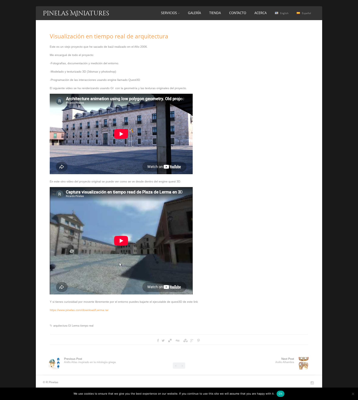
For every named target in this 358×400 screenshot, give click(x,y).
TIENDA (215, 13)
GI (69, 325)
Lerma (75, 325)
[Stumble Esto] (184, 341)
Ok (280, 393)
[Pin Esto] (198, 341)
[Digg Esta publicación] (177, 341)
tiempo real (86, 325)
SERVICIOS (169, 13)
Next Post (284, 360)
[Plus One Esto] (191, 341)
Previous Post (90, 360)
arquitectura (60, 325)
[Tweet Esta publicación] (163, 341)
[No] (353, 394)
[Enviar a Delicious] (170, 341)
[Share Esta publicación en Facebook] (158, 341)
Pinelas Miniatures (76, 13)
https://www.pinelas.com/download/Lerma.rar (79, 310)
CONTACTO (237, 13)
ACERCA (260, 13)
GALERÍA (194, 13)
